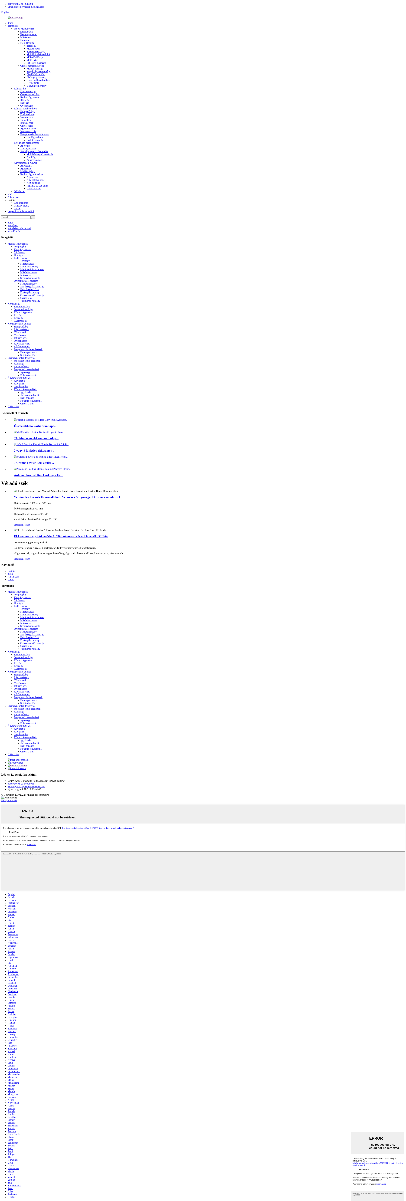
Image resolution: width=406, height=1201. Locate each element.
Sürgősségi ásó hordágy (38, 71)
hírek (10, 194)
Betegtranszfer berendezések (34, 134)
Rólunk (11, 571)
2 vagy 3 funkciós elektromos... (34, 450)
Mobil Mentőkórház (24, 28)
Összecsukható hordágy (38, 80)
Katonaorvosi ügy (36, 51)
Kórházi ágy (20, 88)
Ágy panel (25, 168)
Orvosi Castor (34, 188)
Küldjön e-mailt (9, 800)
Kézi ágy (24, 103)
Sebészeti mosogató (36, 63)
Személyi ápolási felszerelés (34, 151)
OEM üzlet (19, 191)
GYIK (17, 208)
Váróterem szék (28, 131)
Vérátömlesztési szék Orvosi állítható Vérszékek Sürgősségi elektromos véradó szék (67, 497)
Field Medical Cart (36, 74)
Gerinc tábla (33, 83)
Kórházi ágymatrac (29, 97)
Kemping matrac (28, 34)
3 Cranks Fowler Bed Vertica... (34, 462)
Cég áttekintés (21, 202)
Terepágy (31, 45)
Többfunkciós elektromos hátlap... (36, 438)
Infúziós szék (26, 122)
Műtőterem (25, 37)
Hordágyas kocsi (35, 137)
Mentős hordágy (35, 68)
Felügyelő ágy (27, 111)
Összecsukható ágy (29, 94)
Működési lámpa (35, 57)
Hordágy (24, 40)
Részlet (26, 524)
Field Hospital (27, 43)
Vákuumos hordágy (36, 85)
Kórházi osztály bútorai (25, 108)
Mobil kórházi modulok (38, 54)
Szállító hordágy (35, 140)
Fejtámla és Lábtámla (37, 185)
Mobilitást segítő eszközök (40, 154)
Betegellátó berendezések (26, 142)
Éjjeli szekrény (27, 114)
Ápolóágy (25, 145)
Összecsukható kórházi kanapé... (35, 426)
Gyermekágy (26, 105)
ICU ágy (24, 100)
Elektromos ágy (28, 91)
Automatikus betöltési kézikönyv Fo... (38, 475)
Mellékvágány (27, 171)
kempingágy (26, 31)
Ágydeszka (26, 165)
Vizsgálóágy (26, 120)
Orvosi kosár (26, 125)
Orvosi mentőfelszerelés (32, 65)
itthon (10, 23)
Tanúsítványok (21, 205)
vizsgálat (18, 524)
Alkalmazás (13, 197)
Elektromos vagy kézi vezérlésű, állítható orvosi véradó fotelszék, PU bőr (61, 536)
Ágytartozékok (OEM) (25, 162)
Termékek (13, 25)
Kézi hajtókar (33, 182)
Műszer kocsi (33, 48)
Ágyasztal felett (28, 128)
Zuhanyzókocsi (28, 148)
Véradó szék (26, 117)
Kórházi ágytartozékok (31, 174)
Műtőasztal (32, 60)
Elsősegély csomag (36, 77)
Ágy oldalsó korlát (36, 180)
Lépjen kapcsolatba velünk (21, 211)
